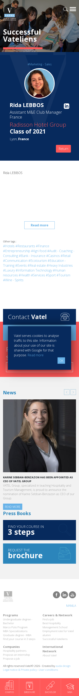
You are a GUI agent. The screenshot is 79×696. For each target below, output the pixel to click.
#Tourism (63, 275)
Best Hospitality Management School (55, 625)
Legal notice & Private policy (20, 670)
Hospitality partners (14, 650)
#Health (24, 275)
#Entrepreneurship (16, 251)
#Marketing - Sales (40, 64)
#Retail (65, 256)
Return (63, 148)
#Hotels (9, 246)
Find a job (48, 619)
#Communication (15, 260)
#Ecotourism (37, 260)
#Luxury (9, 270)
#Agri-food (38, 251)
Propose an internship (16, 655)
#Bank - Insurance (32, 256)
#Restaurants (25, 246)
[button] (66, 392)
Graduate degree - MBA (17, 635)
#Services (38, 275)
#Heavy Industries (60, 265)
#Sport (51, 275)
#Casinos (53, 256)
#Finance (42, 246)
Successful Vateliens (55, 639)
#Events (21, 265)
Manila (71, 606)
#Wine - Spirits (13, 280)
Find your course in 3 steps (19, 639)
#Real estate (37, 265)
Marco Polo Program (15, 627)
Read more (39, 225)
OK (61, 361)
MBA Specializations (15, 631)
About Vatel (50, 655)
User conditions (48, 670)
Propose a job (11, 658)
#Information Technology (34, 270)
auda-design (63, 666)
